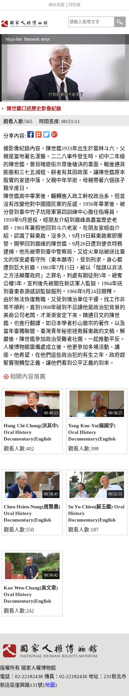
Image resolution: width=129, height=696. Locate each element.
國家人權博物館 (31, 23)
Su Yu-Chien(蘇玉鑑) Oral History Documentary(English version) (96, 514)
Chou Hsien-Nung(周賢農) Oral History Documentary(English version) (32, 514)
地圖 (50, 685)
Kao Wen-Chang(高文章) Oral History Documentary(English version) (31, 595)
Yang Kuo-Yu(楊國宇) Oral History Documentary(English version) (91, 433)
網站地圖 (56, 5)
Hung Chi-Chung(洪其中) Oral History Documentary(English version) (31, 433)
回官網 (74, 5)
